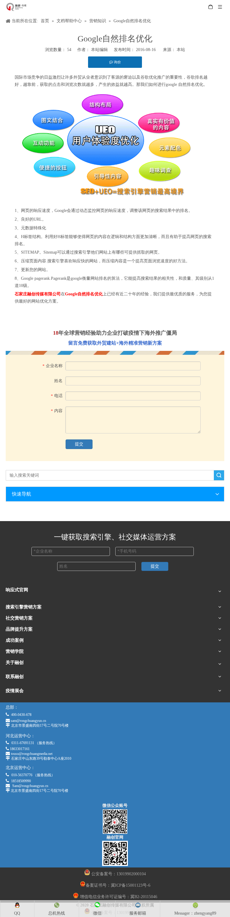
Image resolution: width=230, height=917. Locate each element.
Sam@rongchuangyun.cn (30, 786)
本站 (181, 49)
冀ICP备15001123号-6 (130, 885)
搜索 (219, 475)
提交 (79, 444)
